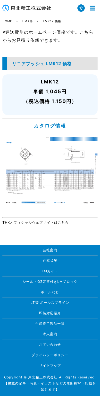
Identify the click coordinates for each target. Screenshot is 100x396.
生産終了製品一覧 (50, 323)
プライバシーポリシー (50, 355)
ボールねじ (50, 292)
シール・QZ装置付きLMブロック (50, 281)
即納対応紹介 (50, 313)
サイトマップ (50, 365)
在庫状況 (50, 260)
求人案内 (50, 334)
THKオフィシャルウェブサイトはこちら (35, 222)
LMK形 (27, 21)
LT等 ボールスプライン (50, 302)
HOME (7, 21)
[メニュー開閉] (92, 8)
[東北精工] (50, 170)
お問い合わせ (50, 344)
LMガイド (50, 271)
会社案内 (50, 250)
